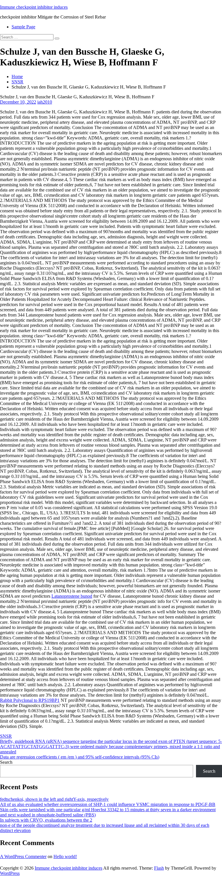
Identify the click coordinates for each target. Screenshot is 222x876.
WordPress (10, 873)
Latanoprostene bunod (71, 596)
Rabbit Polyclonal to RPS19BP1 (30, 700)
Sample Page (23, 26)
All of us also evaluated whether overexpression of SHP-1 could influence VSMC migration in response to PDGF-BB (107, 804)
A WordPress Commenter (23, 856)
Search (6, 762)
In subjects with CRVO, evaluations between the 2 (46, 820)
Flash (159, 868)
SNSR (17, 81)
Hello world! (65, 856)
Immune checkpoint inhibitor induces (34, 7)
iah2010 (44, 102)
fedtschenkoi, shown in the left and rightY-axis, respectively (54, 799)
